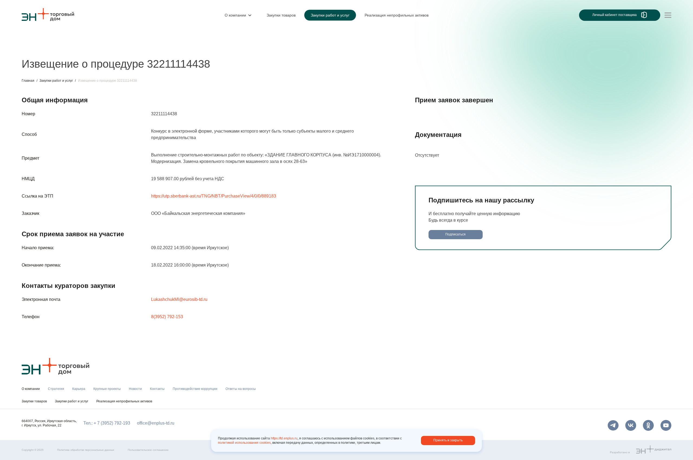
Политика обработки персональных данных (85, 449)
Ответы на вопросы (249, 48)
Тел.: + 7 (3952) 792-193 (106, 423)
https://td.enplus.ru (284, 438)
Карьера (57, 48)
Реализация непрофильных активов (124, 401)
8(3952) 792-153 (167, 316)
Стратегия (32, 48)
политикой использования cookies (244, 443)
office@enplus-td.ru (155, 423)
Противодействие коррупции (193, 48)
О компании (33, 37)
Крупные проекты (90, 48)
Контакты (148, 48)
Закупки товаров (34, 401)
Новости (123, 48)
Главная (28, 81)
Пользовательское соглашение (148, 449)
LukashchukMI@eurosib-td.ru (179, 299)
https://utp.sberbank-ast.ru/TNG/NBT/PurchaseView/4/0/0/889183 (213, 196)
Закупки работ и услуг (56, 81)
